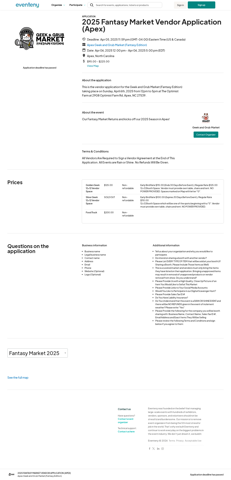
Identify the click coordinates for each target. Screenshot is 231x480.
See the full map (17, 377)
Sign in (180, 5)
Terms (172, 440)
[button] (58, 5)
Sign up (201, 4)
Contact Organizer (206, 134)
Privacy (180, 440)
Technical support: (127, 430)
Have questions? (126, 418)
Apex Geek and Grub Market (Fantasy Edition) (117, 45)
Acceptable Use (193, 440)
